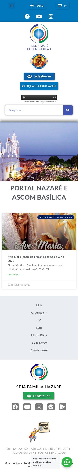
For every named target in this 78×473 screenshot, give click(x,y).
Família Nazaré (39, 342)
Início (39, 305)
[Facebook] (15, 406)
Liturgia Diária (39, 335)
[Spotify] (51, 406)
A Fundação (37, 312)
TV (39, 320)
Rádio (39, 327)
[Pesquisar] (68, 110)
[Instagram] (39, 406)
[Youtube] (27, 406)
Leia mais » (14, 274)
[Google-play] (62, 406)
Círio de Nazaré (39, 350)
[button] (12, 5)
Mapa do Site (12, 463)
